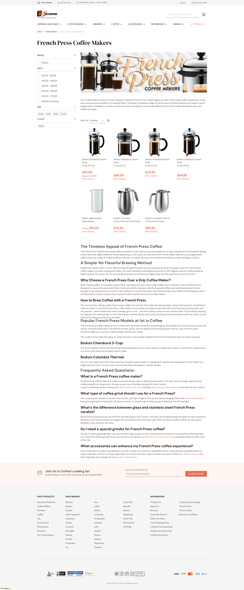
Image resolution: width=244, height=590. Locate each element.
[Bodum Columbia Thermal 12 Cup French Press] (159, 201)
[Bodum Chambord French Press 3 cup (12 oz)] (159, 142)
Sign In (182, 3)
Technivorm (128, 522)
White (41, 126)
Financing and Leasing (189, 502)
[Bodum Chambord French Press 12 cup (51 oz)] (191, 142)
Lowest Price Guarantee (161, 526)
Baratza (69, 502)
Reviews (154, 510)
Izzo (96, 502)
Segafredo (128, 514)
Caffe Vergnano (72, 514)
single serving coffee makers (164, 387)
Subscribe (196, 473)
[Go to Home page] (47, 14)
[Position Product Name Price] (97, 120)
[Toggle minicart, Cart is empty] (204, 14)
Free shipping (46, 3)
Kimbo (97, 510)
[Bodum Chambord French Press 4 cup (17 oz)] (128, 142)
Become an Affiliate (188, 514)
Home (39, 31)
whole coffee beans (194, 398)
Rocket (126, 510)
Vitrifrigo (127, 526)
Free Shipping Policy (159, 522)
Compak (69, 526)
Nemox (97, 539)
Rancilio (127, 506)
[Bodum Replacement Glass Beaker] (96, 201)
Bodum (68, 506)
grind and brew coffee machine (157, 437)
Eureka (68, 539)
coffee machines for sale (129, 387)
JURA (96, 506)
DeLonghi (69, 531)
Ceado (68, 522)
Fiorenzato (70, 543)
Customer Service (158, 514)
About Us (154, 506)
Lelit (96, 526)
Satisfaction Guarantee (161, 531)
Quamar (98, 547)
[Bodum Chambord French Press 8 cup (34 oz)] (96, 142)
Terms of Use (185, 506)
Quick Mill (128, 502)
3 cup (41, 114)
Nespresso (99, 543)
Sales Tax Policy (157, 518)
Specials (198, 24)
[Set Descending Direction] (108, 120)
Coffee (115, 24)
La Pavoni (98, 514)
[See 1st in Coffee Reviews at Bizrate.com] (75, 573)
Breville (68, 510)
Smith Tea (127, 518)
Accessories (135, 24)
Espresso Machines (48, 24)
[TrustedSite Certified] (89, 574)
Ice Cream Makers (45, 535)
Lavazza (98, 522)
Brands (177, 24)
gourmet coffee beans (126, 457)
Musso (97, 535)
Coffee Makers (75, 24)
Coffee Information (159, 535)
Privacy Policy (185, 510)
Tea (38, 518)
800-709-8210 (65, 3)
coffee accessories (192, 454)
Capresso (70, 518)
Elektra (68, 535)
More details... (88, 179)
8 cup (56, 114)
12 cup (63, 114)
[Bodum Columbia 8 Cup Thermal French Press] (128, 201)
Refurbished (157, 24)
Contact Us (155, 502)
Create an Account (199, 3)
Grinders (97, 24)
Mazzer (97, 531)
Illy (66, 547)
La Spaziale (99, 518)
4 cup (48, 114)
